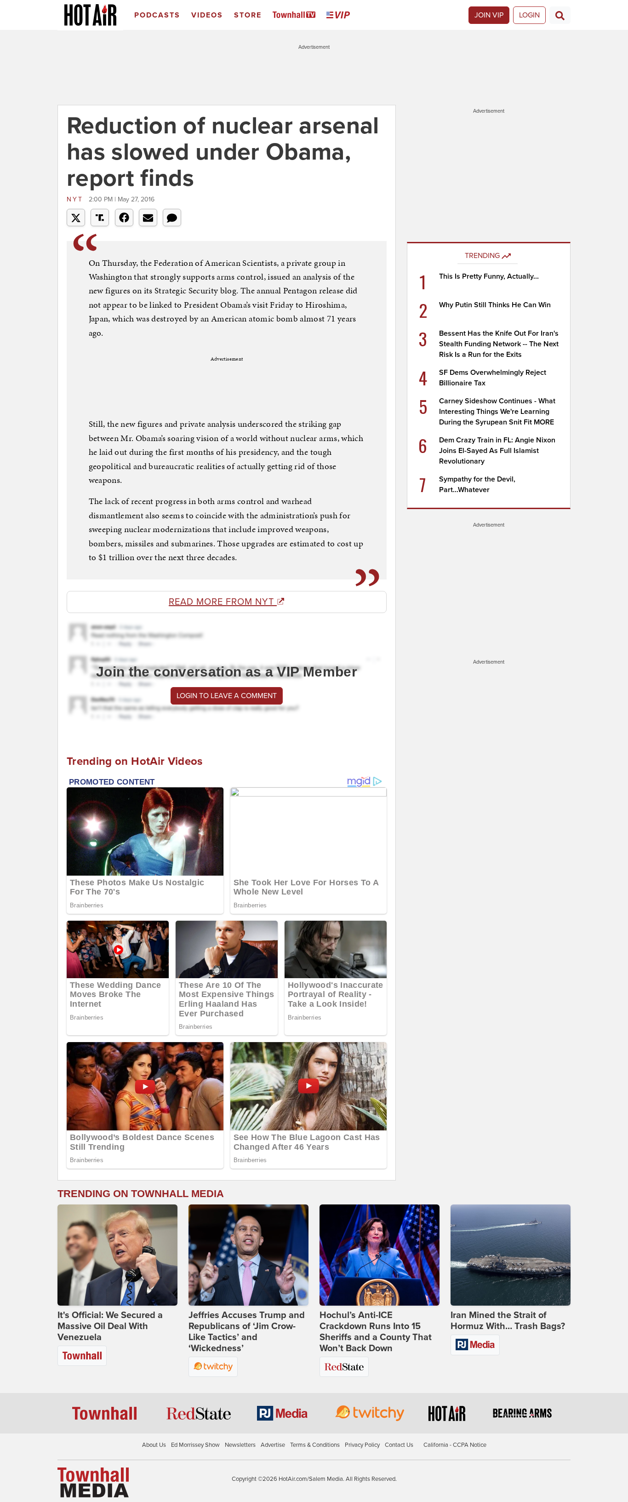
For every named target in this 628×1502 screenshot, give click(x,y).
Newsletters (240, 1445)
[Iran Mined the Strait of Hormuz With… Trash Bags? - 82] (511, 1255)
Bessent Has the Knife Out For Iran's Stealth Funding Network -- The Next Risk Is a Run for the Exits (499, 344)
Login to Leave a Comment (227, 695)
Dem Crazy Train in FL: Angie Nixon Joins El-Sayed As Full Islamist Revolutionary (497, 451)
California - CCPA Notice (454, 1445)
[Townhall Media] (93, 1481)
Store (248, 15)
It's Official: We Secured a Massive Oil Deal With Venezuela (110, 1326)
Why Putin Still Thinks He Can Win (495, 305)
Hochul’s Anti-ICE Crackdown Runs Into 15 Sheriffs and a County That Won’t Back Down (376, 1332)
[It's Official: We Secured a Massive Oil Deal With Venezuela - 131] (117, 1255)
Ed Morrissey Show (195, 1445)
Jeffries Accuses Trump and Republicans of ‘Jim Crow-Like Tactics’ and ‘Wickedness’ (246, 1332)
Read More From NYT (223, 602)
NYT (76, 199)
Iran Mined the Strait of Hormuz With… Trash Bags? (508, 1321)
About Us (154, 1445)
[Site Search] (560, 15)
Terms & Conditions (315, 1445)
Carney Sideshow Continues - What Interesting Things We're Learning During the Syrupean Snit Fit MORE (497, 411)
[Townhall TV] (296, 15)
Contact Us (399, 1445)
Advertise (273, 1445)
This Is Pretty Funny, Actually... (489, 276)
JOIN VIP (488, 15)
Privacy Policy (362, 1445)
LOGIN (529, 15)
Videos (207, 15)
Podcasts (157, 15)
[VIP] (340, 15)
